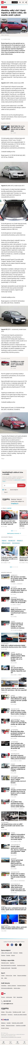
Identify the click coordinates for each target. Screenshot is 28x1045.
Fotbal (2, 975)
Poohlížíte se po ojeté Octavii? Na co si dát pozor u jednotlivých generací (17, 364)
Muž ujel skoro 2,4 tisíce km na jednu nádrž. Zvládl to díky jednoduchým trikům (19, 579)
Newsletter (19, 997)
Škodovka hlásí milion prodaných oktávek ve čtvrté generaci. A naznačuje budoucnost (18, 734)
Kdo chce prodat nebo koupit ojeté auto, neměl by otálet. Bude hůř (9, 522)
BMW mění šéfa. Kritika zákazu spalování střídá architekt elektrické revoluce (14, 927)
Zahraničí (13, 587)
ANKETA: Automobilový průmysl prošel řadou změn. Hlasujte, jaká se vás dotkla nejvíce (18, 837)
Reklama (3, 1023)
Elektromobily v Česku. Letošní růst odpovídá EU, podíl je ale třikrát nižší (19, 722)
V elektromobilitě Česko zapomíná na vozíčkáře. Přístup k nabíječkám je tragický (18, 768)
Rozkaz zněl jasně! (5, 968)
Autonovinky (5, 643)
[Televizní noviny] (6, 501)
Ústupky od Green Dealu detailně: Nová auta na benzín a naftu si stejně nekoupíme (18, 792)
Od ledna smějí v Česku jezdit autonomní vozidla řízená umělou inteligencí (18, 712)
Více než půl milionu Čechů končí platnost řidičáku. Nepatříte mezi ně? (18, 670)
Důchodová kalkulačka (6, 988)
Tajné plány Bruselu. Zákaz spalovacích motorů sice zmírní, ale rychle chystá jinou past (18, 888)
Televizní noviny (5, 963)
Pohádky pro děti (17, 1012)
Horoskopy (3, 985)
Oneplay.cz (14, 503)
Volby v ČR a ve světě (6, 952)
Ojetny (4, 7)
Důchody (15, 952)
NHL (2, 978)
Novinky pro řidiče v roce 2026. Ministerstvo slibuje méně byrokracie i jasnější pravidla (19, 700)
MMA (5, 978)
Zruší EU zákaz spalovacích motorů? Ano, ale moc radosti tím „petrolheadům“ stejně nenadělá (18, 850)
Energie (8, 955)
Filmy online (8, 1012)
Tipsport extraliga (21, 975)
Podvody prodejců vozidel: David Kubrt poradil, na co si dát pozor (9, 559)
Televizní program (10, 1025)
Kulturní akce (17, 988)
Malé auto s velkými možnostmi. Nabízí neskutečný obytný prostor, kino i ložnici (13, 646)
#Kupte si (19, 540)
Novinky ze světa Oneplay (20, 1014)
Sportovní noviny (21, 965)
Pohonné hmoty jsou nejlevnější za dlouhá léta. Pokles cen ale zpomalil (19, 601)
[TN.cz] (3, 2)
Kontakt (9, 1023)
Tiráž (14, 997)
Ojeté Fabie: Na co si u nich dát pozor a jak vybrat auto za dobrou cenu (18, 128)
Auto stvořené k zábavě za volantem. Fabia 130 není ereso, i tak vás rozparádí (13, 689)
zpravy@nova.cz (8, 1003)
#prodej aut (11, 540)
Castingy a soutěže (21, 1025)
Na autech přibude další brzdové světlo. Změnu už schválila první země (19, 590)
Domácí (13, 621)
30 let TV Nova (5, 1028)
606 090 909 (7, 1001)
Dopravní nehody (21, 985)
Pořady (3, 1012)
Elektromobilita (15, 719)
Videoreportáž (15, 709)
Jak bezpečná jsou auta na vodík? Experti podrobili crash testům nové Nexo (12, 825)
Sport (23, 1012)
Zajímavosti (14, 575)
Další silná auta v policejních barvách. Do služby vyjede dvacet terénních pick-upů (14, 908)
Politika (20, 952)
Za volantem (14, 608)
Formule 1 (10, 1014)
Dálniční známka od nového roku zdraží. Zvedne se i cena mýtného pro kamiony (17, 625)
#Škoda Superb (6, 543)
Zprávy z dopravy (12, 985)
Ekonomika (14, 597)
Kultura (13, 955)
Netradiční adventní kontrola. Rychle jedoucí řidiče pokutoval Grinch (18, 757)
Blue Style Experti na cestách (8, 965)
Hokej (14, 975)
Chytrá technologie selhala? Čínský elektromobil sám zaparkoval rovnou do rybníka (17, 863)
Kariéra (3, 1025)
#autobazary (16, 543)
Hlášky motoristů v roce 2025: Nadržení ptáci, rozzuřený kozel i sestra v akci (19, 612)
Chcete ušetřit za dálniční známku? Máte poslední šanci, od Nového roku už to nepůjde (18, 657)
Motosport (3, 1014)
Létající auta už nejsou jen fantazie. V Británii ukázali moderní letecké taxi (18, 876)
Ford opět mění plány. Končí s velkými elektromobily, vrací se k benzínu (18, 780)
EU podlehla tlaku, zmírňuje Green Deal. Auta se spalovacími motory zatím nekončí (17, 804)
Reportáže (14, 968)
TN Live (15, 2)
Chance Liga (9, 975)
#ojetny (4, 540)
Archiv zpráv (9, 997)
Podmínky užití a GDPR (17, 1023)
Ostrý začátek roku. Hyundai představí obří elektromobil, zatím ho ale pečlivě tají (18, 746)
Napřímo (12, 963)
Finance (3, 955)
